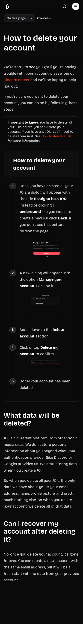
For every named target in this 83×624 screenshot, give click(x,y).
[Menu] (75, 6)
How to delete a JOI (56, 136)
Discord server (17, 80)
